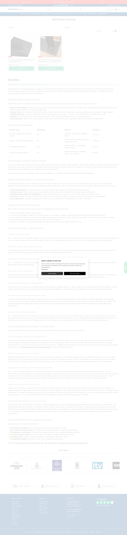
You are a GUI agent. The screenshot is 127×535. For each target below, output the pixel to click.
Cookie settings (52, 273)
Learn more (44, 269)
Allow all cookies (74, 273)
